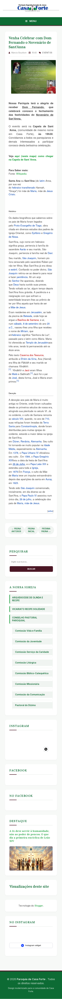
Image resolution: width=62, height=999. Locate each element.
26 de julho (25, 499)
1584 (27, 456)
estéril (14, 269)
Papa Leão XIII (38, 464)
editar (50, 511)
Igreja (35, 467)
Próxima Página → (46, 530)
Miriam (24, 331)
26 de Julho (19, 464)
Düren (16, 441)
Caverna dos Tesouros (32, 355)
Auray (49, 479)
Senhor (16, 280)
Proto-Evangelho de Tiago (28, 225)
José (14, 377)
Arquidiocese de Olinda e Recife (27, 599)
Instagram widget (33, 945)
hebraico (16, 187)
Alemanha (36, 441)
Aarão (23, 249)
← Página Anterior (16, 530)
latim (42, 180)
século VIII (17, 418)
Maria (33, 191)
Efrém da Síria (28, 359)
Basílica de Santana (28, 320)
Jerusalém (36, 312)
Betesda (27, 316)
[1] (10, 369)
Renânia (25, 441)
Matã (14, 374)
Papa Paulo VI (29, 495)
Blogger (39, 905)
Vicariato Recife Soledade (28, 609)
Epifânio (36, 233)
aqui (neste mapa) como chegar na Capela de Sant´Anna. (31, 157)
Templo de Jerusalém (37, 342)
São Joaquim (29, 258)
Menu (33, 21)
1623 (15, 483)
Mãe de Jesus (18, 307)
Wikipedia (21, 173)
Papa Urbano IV (30, 452)
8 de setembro (30, 323)
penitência (22, 277)
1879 (15, 471)
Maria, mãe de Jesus (28, 503)
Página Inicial (31, 530)
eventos (47, 53)
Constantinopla (29, 426)
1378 (15, 452)
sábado (18, 323)
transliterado (28, 187)
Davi (50, 253)
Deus (16, 284)
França (26, 471)
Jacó (27, 370)
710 (47, 418)
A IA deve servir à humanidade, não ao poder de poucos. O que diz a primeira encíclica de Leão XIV (29, 836)
